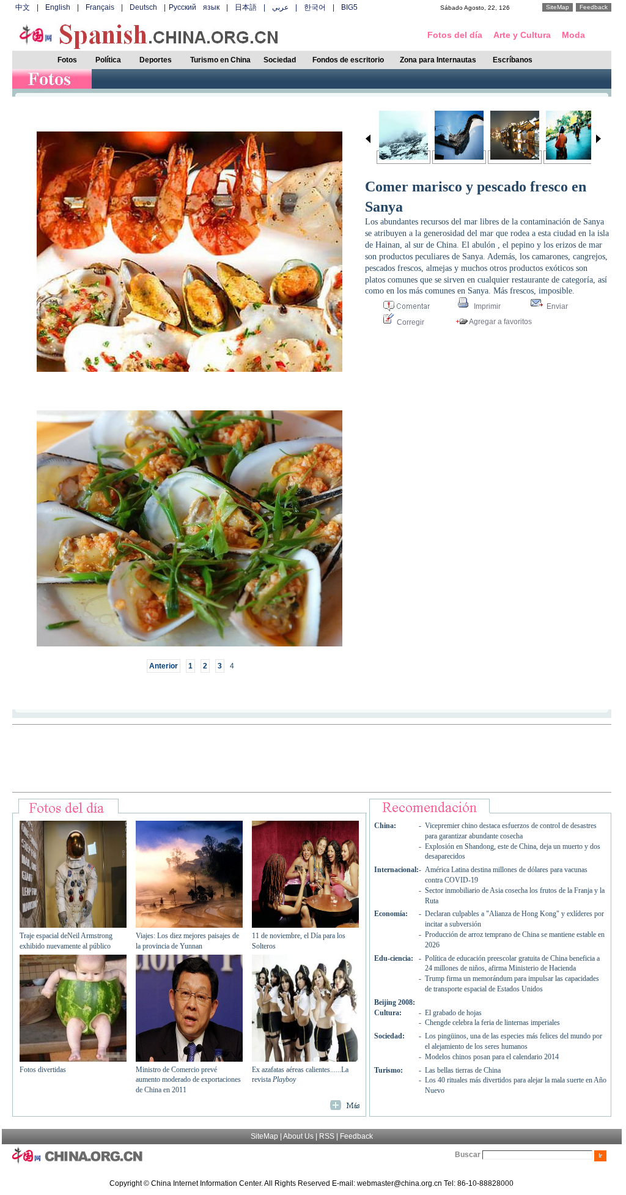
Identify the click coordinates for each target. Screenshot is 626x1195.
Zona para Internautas (438, 60)
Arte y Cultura (522, 35)
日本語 (246, 7)
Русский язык (194, 7)
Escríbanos (512, 60)
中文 (22, 7)
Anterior (163, 666)
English (57, 7)
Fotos (67, 60)
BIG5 (349, 7)
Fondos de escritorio (348, 60)
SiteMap (557, 7)
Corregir (409, 322)
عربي (280, 7)
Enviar (556, 306)
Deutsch (143, 7)
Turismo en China (220, 60)
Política (108, 60)
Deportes (155, 60)
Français (100, 7)
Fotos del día (454, 35)
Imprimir (486, 306)
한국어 (315, 7)
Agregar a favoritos (500, 321)
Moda (573, 35)
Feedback (594, 7)
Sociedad (279, 60)
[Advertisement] (311, 758)
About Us (298, 1136)
